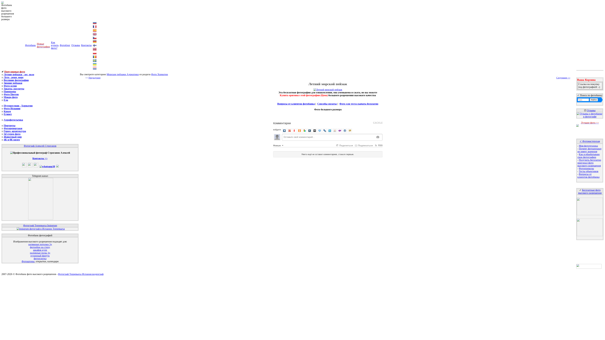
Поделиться (346, 145)
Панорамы (10, 91)
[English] (95, 33)
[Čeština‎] (95, 37)
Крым (7, 111)
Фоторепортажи (13, 128)
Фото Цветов (11, 94)
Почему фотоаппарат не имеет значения (589, 150)
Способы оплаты (327, 103)
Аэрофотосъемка (13, 120)
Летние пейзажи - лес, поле (19, 74)
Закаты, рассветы (14, 88)
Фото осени (10, 86)
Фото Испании (12, 108)
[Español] (95, 30)
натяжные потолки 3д (40, 244)
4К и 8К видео (12, 139)
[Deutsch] (95, 41)
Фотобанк (30, 45)
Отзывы (75, 45)
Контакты (86, 45)
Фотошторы (28, 261)
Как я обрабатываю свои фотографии (588, 156)
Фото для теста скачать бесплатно (358, 103)
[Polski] (95, 52)
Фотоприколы (586, 168)
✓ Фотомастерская (590, 141)
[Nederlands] (95, 67)
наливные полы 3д (40, 253)
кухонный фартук (40, 255)
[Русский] (95, 22)
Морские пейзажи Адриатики (123, 74)
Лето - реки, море (13, 77)
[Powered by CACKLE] (378, 123)
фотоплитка (40, 258)
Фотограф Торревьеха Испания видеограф (81, 274)
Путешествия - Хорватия (18, 105)
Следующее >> (563, 78)
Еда (6, 100)
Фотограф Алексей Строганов (40, 145)
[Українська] (95, 64)
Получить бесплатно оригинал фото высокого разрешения (589, 163)
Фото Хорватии (159, 74)
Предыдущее (95, 78)
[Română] (95, 56)
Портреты (9, 125)
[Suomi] (95, 45)
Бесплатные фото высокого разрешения (590, 191)
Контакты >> (40, 158)
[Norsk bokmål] (95, 49)
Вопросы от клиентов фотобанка (296, 103)
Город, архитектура (15, 131)
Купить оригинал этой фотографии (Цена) (304, 95)
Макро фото (11, 97)
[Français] (95, 26)
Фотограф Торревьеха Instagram (40, 225)
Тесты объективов (588, 171)
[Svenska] (95, 60)
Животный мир (13, 137)
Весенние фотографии (16, 80)
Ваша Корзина (586, 79)
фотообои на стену (40, 247)
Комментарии (282, 123)
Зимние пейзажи (13, 83)
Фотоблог (65, 45)
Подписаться (365, 145)
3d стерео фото (12, 134)
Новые (277, 145)
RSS (380, 145)
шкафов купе (40, 250)
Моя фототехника (588, 145)
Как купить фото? (55, 45)
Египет (8, 114)
